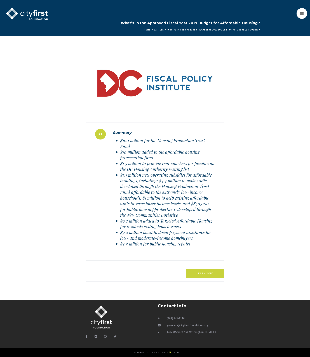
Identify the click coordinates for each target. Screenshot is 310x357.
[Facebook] (86, 336)
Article (159, 29)
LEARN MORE (205, 273)
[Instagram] (105, 336)
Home (147, 29)
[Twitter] (115, 336)
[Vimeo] (96, 336)
